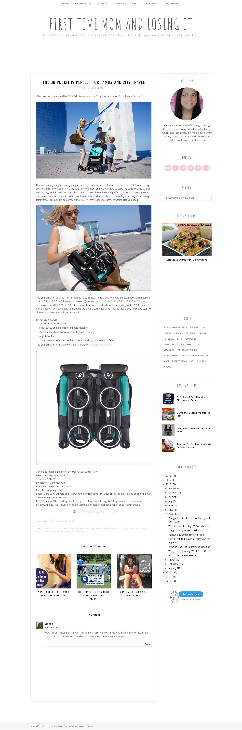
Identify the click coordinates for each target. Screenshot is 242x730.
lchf (181, 344)
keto (180, 338)
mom (166, 361)
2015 (168, 572)
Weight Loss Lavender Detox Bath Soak (194, 430)
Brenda (49, 623)
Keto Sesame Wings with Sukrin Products (186, 259)
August (172, 496)
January (172, 568)
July (170, 501)
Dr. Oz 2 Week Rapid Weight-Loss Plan (193, 414)
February (173, 563)
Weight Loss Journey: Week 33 (184, 530)
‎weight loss (170, 355)
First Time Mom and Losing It (121, 24)
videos (167, 366)
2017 (168, 479)
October (173, 492)
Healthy (203, 333)
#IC (138, 528)
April (171, 513)
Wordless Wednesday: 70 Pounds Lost (188, 526)
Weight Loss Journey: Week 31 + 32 (187, 551)
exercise (190, 333)
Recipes (194, 327)
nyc (189, 344)
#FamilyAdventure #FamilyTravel (72, 528)
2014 (168, 576)
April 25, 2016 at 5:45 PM (56, 627)
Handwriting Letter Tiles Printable (186, 534)
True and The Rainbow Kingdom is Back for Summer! (194, 445)
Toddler (54, 531)
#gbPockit (128, 528)
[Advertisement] (121, 55)
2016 (168, 484)
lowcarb (191, 338)
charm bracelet (199, 355)
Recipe (179, 333)
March (172, 559)
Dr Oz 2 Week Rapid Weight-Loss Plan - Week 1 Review (193, 399)
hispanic (202, 361)
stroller (42, 531)
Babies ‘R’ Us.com (101, 344)
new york (168, 350)
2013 (168, 580)
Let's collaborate (191, 594)
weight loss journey (175, 327)
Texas (184, 355)
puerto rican (179, 361)
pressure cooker (187, 350)
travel (65, 531)
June (171, 505)
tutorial (168, 338)
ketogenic (169, 344)
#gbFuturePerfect (107, 528)
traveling (77, 531)
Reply (147, 644)
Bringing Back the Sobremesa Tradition (189, 546)
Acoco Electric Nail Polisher (182, 555)
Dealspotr (196, 599)
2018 (168, 475)
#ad (46, 528)
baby (144, 528)
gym (197, 344)
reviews (167, 333)
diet (204, 327)
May (171, 509)
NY (192, 361)
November (174, 488)
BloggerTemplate (85, 726)
